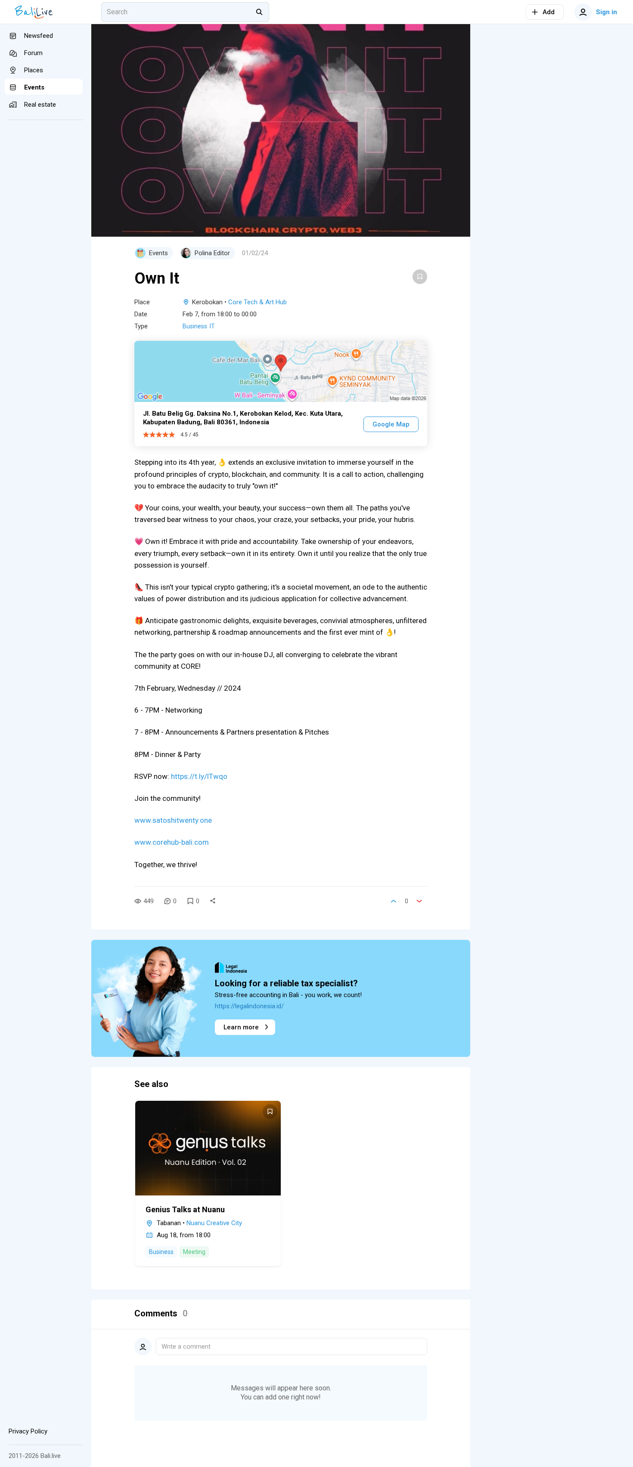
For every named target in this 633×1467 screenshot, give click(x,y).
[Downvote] (419, 901)
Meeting (194, 1251)
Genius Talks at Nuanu (185, 1209)
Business (195, 326)
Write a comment (186, 1346)
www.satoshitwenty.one (173, 820)
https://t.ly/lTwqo (199, 776)
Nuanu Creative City (214, 1223)
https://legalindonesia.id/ (249, 1006)
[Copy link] (213, 901)
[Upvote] (393, 901)
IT (212, 326)
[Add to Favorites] (420, 276)
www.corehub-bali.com (171, 842)
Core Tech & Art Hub (257, 302)
